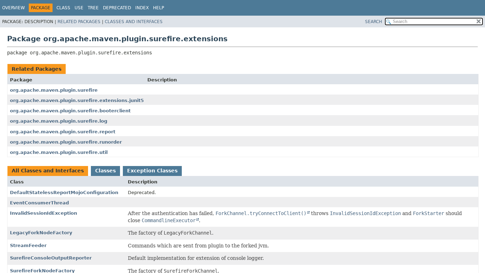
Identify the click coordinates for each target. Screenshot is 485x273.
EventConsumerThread (39, 202)
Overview (13, 7)
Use (79, 7)
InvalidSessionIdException (43, 213)
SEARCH (373, 21)
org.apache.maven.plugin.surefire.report (62, 131)
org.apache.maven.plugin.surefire (54, 90)
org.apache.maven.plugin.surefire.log (58, 121)
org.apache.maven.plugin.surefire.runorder (66, 142)
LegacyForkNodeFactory (41, 232)
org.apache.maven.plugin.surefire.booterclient (70, 110)
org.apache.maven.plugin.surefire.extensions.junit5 (77, 100)
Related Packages (79, 21)
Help (158, 7)
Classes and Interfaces (134, 21)
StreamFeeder (28, 245)
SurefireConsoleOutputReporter (51, 258)
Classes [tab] (105, 170)
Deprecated (117, 7)
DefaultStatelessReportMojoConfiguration (64, 192)
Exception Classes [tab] (152, 170)
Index (142, 7)
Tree (93, 7)
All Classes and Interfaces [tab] (48, 170)
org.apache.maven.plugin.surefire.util (59, 152)
